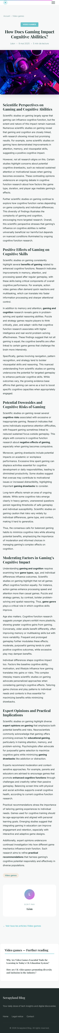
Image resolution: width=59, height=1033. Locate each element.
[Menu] (53, 2)
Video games (18, 16)
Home (5, 1016)
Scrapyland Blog (14, 998)
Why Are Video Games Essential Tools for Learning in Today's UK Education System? (27, 961)
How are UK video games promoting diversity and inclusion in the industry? (29, 971)
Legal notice (17, 1016)
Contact (30, 1016)
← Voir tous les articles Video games (22, 925)
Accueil (6, 16)
